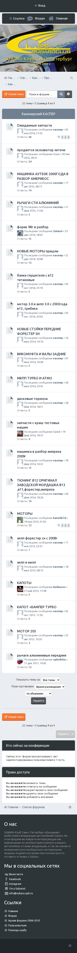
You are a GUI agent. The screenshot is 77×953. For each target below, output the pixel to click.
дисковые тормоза (32, 398)
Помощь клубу (17, 930)
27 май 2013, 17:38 (35, 590)
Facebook (15, 879)
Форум (12, 915)
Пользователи (17, 925)
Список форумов (33, 807)
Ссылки (18, 18)
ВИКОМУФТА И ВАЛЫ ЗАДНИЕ (41, 354)
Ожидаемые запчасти (34, 125)
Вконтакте (16, 874)
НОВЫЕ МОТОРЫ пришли (37, 251)
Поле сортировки (22, 686)
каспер (58, 129)
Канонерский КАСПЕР (38, 114)
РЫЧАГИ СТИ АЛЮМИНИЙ (38, 203)
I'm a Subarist (17, 888)
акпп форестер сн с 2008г (37, 538)
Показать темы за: (28, 679)
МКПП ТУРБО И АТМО (34, 378)
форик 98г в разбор (32, 227)
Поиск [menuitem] (71, 78)
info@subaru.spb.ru (21, 893)
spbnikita (59, 659)
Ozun (56, 154)
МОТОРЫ (24, 513)
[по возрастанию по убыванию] (38, 693)
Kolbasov (59, 586)
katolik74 (59, 517)
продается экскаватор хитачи (41, 150)
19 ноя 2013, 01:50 (35, 521)
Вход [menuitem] (41, 5)
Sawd (56, 431)
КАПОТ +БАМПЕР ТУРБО (36, 607)
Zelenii (57, 231)
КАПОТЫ (24, 583)
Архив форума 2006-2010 (24, 920)
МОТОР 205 (26, 631)
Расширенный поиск (68, 94)
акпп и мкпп (26, 562)
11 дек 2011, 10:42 (35, 663)
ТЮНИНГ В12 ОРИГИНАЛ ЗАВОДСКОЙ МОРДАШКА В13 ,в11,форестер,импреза (41, 485)
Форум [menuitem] (40, 18)
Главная (62, 18)
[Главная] (38, 52)
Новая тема (15, 94)
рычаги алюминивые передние (41, 655)
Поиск (61, 94)
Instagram (15, 883)
